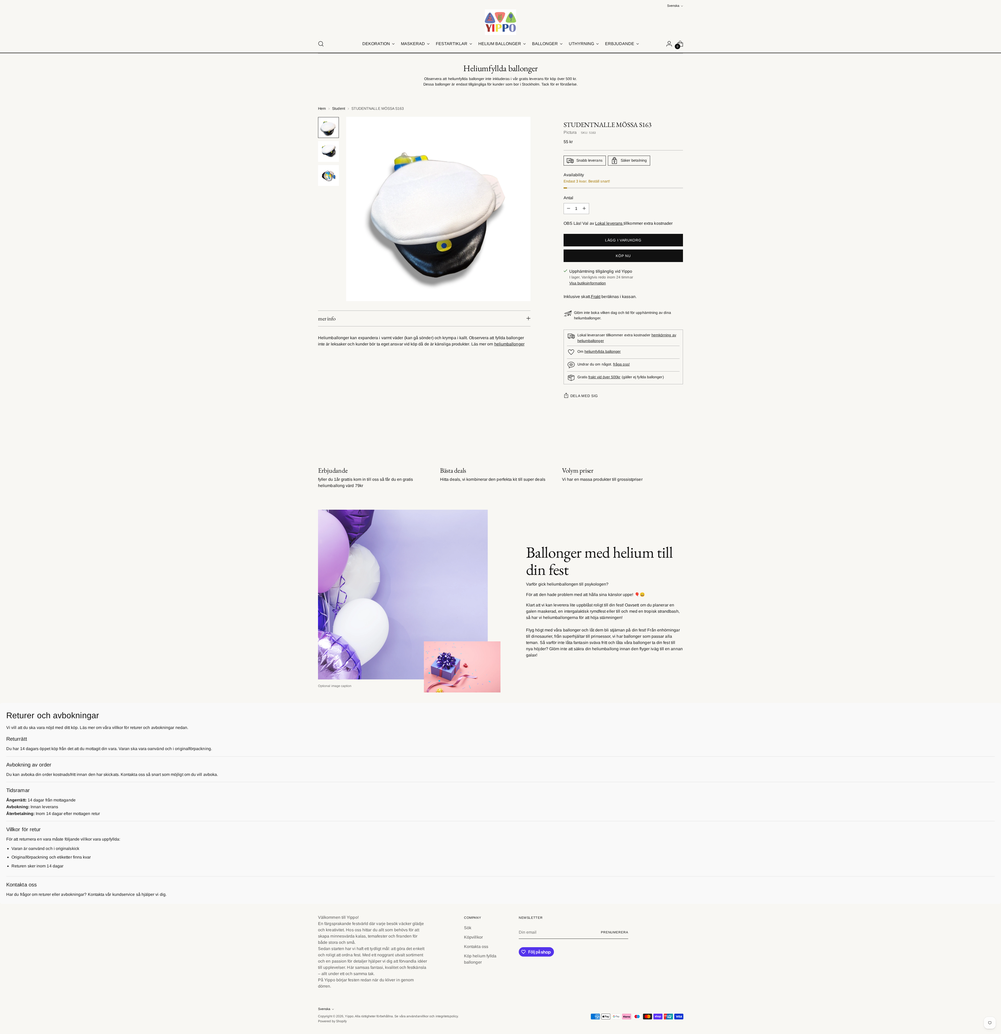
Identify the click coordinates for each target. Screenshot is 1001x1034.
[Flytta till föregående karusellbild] (666, 438)
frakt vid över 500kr (604, 377)
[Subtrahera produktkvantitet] (568, 208)
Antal (568, 198)
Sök (467, 928)
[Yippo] (500, 22)
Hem (322, 108)
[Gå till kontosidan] (669, 44)
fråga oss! (621, 364)
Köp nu (623, 256)
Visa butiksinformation (587, 283)
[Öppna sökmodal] (321, 44)
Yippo (349, 1016)
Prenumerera (614, 932)
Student (338, 108)
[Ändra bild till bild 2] (328, 151)
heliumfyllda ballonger (602, 351)
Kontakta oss (476, 946)
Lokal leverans (609, 223)
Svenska (673, 6)
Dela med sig (584, 396)
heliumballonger (509, 344)
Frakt (595, 296)
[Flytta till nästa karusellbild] (678, 438)
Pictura (570, 132)
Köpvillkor (473, 937)
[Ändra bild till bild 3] (328, 175)
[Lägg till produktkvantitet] (584, 208)
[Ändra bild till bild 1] (328, 127)
